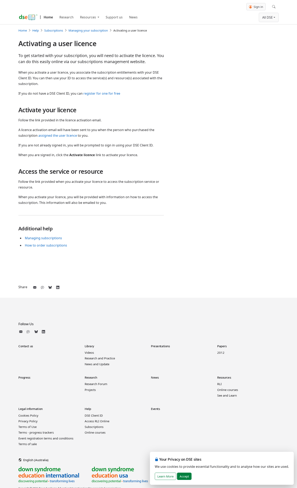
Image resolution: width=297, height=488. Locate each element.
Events (155, 409)
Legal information (30, 409)
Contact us (25, 346)
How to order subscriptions (46, 245)
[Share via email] (34, 287)
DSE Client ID (94, 415)
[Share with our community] (42, 287)
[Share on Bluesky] (50, 287)
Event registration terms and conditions (45, 438)
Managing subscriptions (43, 238)
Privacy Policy (28, 421)
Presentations (160, 346)
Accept (184, 476)
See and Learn (227, 395)
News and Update (97, 364)
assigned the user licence (57, 135)
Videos (89, 352)
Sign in (258, 7)
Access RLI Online (97, 421)
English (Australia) (35, 460)
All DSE (267, 17)
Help (35, 30)
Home (48, 17)
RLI (219, 384)
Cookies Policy (28, 415)
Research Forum (96, 384)
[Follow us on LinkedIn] (43, 331)
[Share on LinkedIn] (57, 287)
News (133, 17)
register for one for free (101, 93)
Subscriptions (53, 30)
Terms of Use (27, 427)
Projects (90, 390)
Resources (88, 17)
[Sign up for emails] (21, 331)
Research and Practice (100, 358)
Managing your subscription (88, 30)
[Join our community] (29, 331)
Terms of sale (27, 444)
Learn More (165, 476)
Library (89, 346)
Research (66, 17)
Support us (114, 17)
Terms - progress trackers (36, 432)
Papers (221, 346)
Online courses (227, 390)
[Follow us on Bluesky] (36, 331)
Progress (24, 377)
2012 (220, 352)
